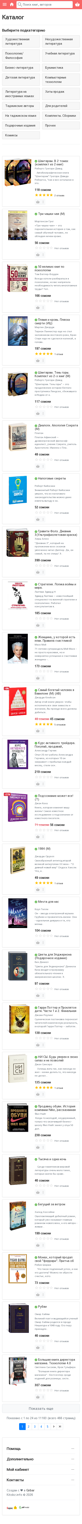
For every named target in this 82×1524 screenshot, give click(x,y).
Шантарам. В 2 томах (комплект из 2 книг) (51, 162)
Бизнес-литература (19, 67)
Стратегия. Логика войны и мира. (55, 586)
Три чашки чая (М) (51, 214)
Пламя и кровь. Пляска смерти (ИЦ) (52, 321)
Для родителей (56, 106)
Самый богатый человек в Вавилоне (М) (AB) (54, 691)
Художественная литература (17, 41)
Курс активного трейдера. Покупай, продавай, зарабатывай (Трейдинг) (55, 746)
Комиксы (11, 135)
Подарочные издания (20, 125)
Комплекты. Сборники (60, 115)
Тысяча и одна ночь (52, 1159)
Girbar (30, 1490)
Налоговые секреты (52, 478)
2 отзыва (59, 195)
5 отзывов (59, 724)
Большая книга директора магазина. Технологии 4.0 (55, 1361)
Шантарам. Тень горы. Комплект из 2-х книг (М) (52, 374)
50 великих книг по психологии (49, 268)
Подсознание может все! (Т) (54, 797)
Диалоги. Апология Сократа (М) (56, 427)
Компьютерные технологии (55, 79)
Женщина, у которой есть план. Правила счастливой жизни (55, 640)
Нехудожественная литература (59, 41)
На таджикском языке (20, 115)
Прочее (50, 125)
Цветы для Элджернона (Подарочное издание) (53, 956)
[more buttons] (43, 202)
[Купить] (38, 202)
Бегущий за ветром (51, 1204)
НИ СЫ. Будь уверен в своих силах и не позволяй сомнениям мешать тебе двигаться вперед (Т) (56, 1062)
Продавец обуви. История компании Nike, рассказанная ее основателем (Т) (55, 1109)
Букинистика (54, 67)
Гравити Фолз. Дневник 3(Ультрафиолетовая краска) (56, 533)
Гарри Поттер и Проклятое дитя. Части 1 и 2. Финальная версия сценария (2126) (56, 1011)
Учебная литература (60, 53)
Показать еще (41, 1408)
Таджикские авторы (19, 106)
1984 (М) (44, 848)
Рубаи (42, 1306)
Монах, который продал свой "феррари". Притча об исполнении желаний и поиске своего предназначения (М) (56, 1262)
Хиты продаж (54, 91)
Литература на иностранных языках (19, 93)
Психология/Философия (14, 55)
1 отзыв (58, 354)
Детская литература (20, 77)
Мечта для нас (48, 901)
